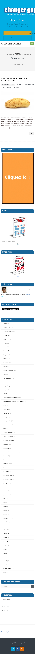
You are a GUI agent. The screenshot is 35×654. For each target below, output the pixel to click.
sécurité (6, 530)
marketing (6, 471)
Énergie (6, 417)
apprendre (6, 339)
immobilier (6, 448)
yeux (5, 572)
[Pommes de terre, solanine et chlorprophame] (17, 102)
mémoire (6, 483)
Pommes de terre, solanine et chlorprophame (14, 79)
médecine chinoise (9, 475)
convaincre (7, 382)
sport (5, 545)
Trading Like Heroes (7, 611)
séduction (6, 533)
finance (6, 428)
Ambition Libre (6, 599)
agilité (5, 323)
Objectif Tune (6, 603)
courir (5, 393)
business (6, 362)
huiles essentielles (9, 440)
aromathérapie (8, 347)
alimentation (5, 84)
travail (5, 561)
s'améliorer (7, 518)
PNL (5, 498)
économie (6, 413)
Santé (12, 84)
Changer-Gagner (17, 20)
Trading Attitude (6, 607)
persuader (6, 495)
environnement (8, 425)
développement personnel (11, 397)
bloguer (6, 355)
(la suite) (28, 294)
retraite (6, 514)
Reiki (5, 506)
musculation (7, 491)
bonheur (6, 358)
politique (6, 502)
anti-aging (6, 335)
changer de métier (8, 370)
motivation (6, 487)
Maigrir (5, 467)
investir (6, 456)
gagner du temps (8, 432)
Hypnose (6, 444)
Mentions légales (5, 632)
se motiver (6, 526)
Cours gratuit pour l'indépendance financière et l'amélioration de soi (17, 25)
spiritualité (6, 541)
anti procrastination (9, 331)
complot (6, 374)
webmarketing (7, 568)
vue (5, 565)
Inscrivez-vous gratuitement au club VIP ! (19, 33)
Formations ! (17, 38)
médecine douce (8, 479)
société (5, 537)
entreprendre (7, 421)
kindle (5, 460)
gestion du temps (8, 436)
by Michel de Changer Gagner (25, 84)
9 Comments (16, 87)
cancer (5, 366)
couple (5, 390)
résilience (6, 510)
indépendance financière (10, 452)
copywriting (7, 386)
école (5, 405)
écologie (6, 409)
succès (5, 549)
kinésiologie (7, 463)
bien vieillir (6, 351)
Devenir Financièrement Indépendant (14, 401)
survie (5, 553)
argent (5, 343)
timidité (5, 557)
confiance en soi (8, 378)
